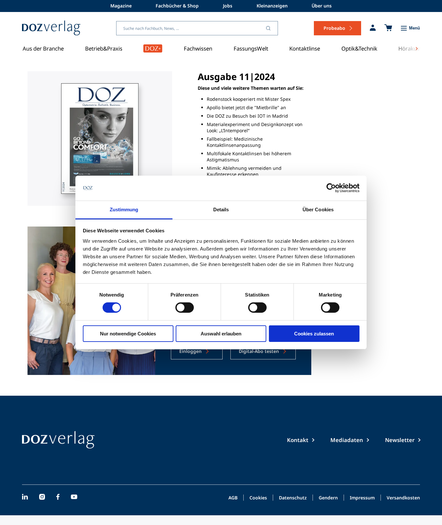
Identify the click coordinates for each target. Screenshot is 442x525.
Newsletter (399, 440)
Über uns (322, 6)
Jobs (227, 6)
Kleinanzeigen (272, 6)
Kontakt (297, 440)
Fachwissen (198, 48)
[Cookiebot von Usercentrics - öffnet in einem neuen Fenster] (331, 188)
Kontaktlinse (304, 48)
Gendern (328, 498)
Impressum (362, 498)
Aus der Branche (43, 48)
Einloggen (190, 351)
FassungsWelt (251, 48)
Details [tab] (221, 209)
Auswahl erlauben (221, 333)
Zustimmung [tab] (124, 209)
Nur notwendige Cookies (128, 333)
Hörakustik (411, 48)
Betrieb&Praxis (103, 48)
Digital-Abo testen (259, 351)
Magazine (121, 6)
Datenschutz (293, 498)
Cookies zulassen (314, 333)
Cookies (258, 498)
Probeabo (334, 28)
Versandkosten (403, 498)
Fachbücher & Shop (177, 6)
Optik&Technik (359, 48)
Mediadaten (346, 440)
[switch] (184, 307)
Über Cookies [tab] (318, 209)
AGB (233, 498)
